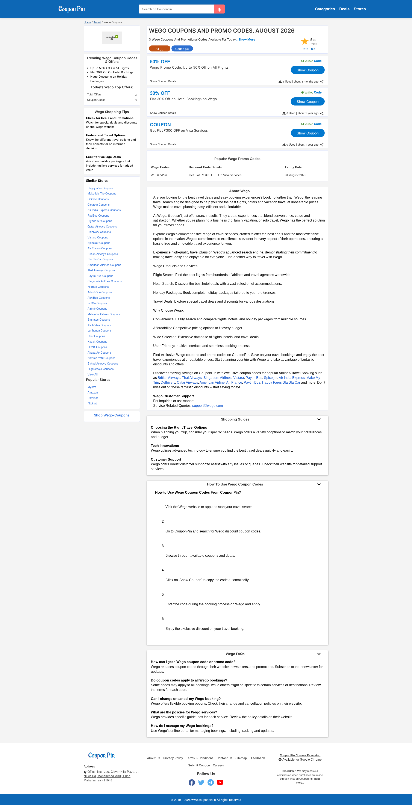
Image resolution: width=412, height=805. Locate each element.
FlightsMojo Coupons (101, 369)
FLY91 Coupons (97, 347)
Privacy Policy (173, 758)
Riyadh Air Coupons (100, 221)
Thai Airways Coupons (101, 270)
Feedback (258, 758)
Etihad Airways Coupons (103, 363)
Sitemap (241, 758)
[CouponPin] (71, 8)
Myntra (92, 387)
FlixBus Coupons (98, 287)
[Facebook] (192, 782)
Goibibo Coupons (98, 199)
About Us (153, 758)
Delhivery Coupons (99, 232)
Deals (344, 9)
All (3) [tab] (160, 49)
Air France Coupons (100, 248)
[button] (219, 9)
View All (93, 374)
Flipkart (92, 403)
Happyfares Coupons (101, 188)
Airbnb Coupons (97, 308)
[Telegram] (211, 782)
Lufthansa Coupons (100, 330)
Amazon (93, 392)
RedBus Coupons (98, 215)
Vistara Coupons (98, 237)
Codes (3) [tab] (182, 49)
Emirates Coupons (99, 319)
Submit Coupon (199, 765)
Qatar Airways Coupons (102, 226)
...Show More (245, 39)
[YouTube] (220, 782)
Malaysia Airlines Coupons (104, 314)
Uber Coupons (96, 336)
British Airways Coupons (103, 254)
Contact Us (224, 758)
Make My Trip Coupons (102, 193)
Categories (325, 9)
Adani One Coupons (100, 292)
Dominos (93, 398)
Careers (218, 765)
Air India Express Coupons (104, 210)
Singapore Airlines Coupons (105, 281)
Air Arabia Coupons (100, 325)
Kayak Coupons (97, 341)
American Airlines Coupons (104, 265)
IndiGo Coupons (98, 303)
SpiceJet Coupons (99, 243)
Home (87, 22)
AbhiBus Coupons (99, 297)
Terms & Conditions (200, 758)
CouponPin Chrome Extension (300, 755)
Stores (360, 9)
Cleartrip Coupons (99, 204)
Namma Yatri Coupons (101, 358)
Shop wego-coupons (112, 415)
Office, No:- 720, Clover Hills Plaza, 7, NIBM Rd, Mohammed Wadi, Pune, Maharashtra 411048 (111, 775)
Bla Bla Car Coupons (101, 259)
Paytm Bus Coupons (100, 276)
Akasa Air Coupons (100, 352)
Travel (97, 22)
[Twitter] (201, 782)
